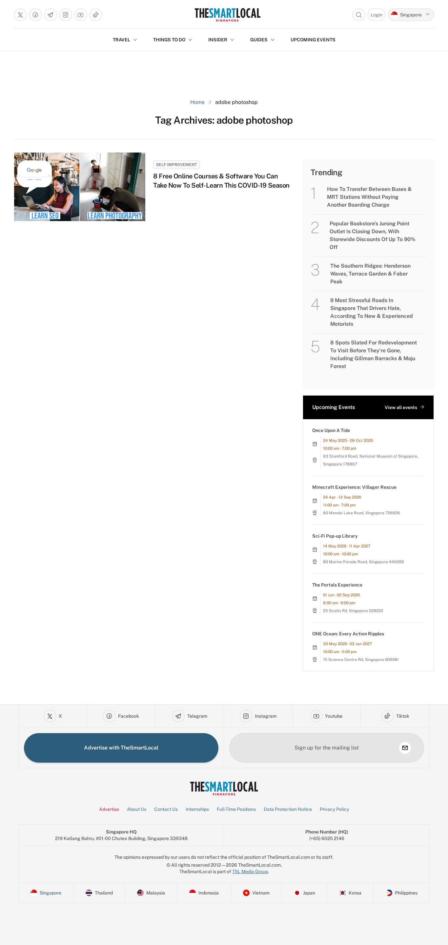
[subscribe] (405, 748)
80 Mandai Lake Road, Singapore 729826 (361, 513)
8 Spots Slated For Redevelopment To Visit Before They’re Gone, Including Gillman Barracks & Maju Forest (373, 354)
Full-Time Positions (236, 809)
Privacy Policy (334, 809)
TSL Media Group (250, 871)
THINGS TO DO (169, 39)
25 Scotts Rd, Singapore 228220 (353, 610)
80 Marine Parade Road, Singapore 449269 (363, 562)
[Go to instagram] (65, 15)
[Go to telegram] (50, 15)
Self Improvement (176, 164)
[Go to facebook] (35, 15)
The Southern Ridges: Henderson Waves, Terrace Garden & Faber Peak (370, 274)
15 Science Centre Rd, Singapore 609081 (361, 659)
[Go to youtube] (80, 15)
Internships (197, 809)
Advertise (109, 809)
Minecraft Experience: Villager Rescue (354, 487)
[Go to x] (20, 15)
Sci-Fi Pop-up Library (335, 536)
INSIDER (217, 39)
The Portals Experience (337, 584)
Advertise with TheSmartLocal (121, 748)
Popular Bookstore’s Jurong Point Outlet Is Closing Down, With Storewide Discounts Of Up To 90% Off (373, 235)
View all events (401, 407)
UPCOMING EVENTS (313, 39)
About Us (136, 809)
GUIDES (259, 39)
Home (197, 102)
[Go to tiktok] (96, 15)
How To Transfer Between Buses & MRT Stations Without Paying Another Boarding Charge (369, 197)
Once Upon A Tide (331, 430)
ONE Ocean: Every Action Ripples (348, 633)
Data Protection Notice (288, 809)
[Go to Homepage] (227, 15)
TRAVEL (121, 39)
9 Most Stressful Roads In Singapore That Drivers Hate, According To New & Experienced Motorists (371, 312)
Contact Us (166, 809)
